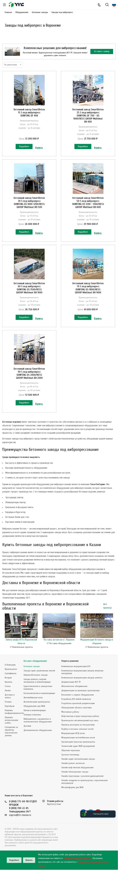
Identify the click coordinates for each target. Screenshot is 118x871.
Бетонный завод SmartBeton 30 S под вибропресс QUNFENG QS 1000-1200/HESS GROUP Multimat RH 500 (29, 202)
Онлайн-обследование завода (74, 771)
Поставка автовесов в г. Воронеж (59, 639)
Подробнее (24, 146)
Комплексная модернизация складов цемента (82, 677)
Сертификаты (10, 673)
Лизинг (8, 690)
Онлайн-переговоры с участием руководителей (82, 776)
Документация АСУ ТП (71, 682)
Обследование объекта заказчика (76, 707)
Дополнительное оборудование (38, 730)
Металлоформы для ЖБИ (72, 787)
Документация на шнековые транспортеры (80, 690)
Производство (11, 669)
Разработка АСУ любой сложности (76, 699)
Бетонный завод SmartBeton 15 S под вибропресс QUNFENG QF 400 (29, 112)
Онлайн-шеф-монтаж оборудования (77, 767)
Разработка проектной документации (78, 703)
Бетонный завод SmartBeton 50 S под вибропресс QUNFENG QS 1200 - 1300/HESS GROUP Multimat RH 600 (88, 202)
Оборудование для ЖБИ (34, 706)
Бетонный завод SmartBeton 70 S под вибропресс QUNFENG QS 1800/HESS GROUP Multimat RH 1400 (88, 288)
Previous (3, 631)
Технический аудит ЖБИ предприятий (78, 746)
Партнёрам (9, 706)
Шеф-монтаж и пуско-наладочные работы (80, 716)
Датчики (27, 726)
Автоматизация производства (37, 701)
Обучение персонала (70, 750)
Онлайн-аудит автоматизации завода (78, 759)
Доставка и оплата (10, 696)
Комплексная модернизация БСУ (75, 666)
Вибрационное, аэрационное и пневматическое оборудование (38, 720)
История (8, 677)
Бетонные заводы (32, 666)
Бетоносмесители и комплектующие (39, 693)
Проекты (8, 682)
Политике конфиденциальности (77, 858)
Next (114, 631)
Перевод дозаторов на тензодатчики (78, 724)
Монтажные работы (70, 712)
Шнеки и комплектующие (35, 710)
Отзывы (8, 701)
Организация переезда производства (78, 742)
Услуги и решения (70, 661)
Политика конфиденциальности (14, 711)
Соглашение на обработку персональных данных (11, 731)
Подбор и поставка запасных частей (77, 729)
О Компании (10, 665)
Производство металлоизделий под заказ (79, 720)
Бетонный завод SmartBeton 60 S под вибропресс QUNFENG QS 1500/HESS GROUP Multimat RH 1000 (29, 288)
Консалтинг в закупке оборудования (77, 694)
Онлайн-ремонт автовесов (73, 763)
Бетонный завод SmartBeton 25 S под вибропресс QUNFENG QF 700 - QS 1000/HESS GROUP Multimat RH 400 (88, 115)
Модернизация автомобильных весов (78, 737)
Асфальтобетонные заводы (36, 675)
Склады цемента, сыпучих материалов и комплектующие (37, 680)
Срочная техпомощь (70, 754)
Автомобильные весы (33, 697)
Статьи (7, 686)
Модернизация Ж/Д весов (73, 733)
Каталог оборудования (35, 661)
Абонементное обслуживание (74, 686)
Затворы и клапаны (32, 714)
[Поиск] (107, 5)
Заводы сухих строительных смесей (39, 670)
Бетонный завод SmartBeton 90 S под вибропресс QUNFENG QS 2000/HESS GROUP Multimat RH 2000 (29, 373)
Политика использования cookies (11, 720)
